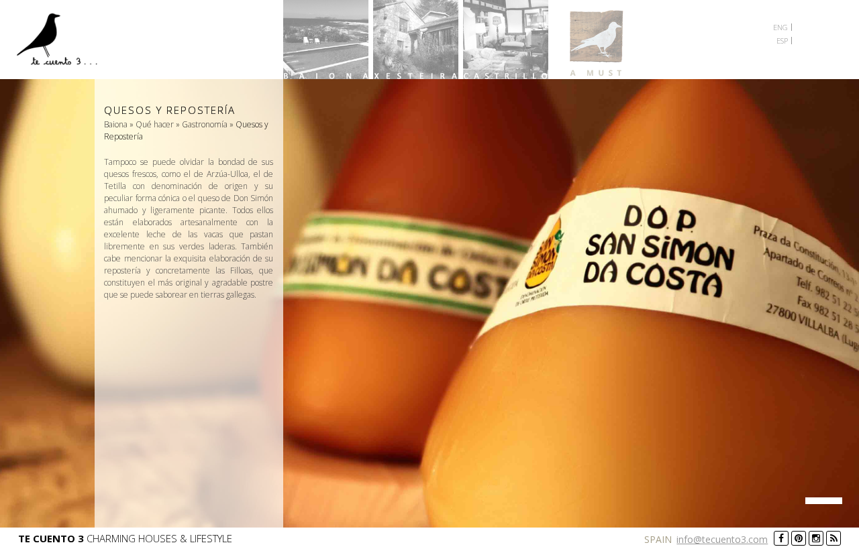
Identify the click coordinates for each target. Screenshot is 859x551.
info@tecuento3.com (722, 539)
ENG (780, 27)
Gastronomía (205, 124)
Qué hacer (155, 124)
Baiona (325, 39)
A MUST (595, 39)
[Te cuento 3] (61, 41)
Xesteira (415, 39)
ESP (782, 41)
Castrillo (505, 39)
